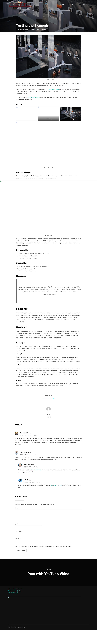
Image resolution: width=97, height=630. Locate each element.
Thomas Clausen (25, 452)
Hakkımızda (70, 4)
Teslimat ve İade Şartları (14, 591)
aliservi (22, 29)
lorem (49, 398)
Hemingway (51, 89)
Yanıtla (35, 435)
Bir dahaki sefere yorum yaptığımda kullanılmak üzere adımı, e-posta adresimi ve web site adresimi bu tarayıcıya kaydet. (44, 546)
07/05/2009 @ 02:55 (26, 435)
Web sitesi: (18, 539)
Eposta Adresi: (19, 531)
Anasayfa (62, 4)
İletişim (83, 4)
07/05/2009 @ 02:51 (25, 454)
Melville (58, 89)
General (33, 29)
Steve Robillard (28, 464)
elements (45, 398)
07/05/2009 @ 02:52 (29, 467)
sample (52, 398)
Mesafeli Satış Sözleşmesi (15, 589)
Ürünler (77, 4)
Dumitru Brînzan (25, 433)
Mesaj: (16, 508)
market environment (33, 97)
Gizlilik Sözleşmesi (13, 592)
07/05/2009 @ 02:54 (29, 482)
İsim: (16, 524)
